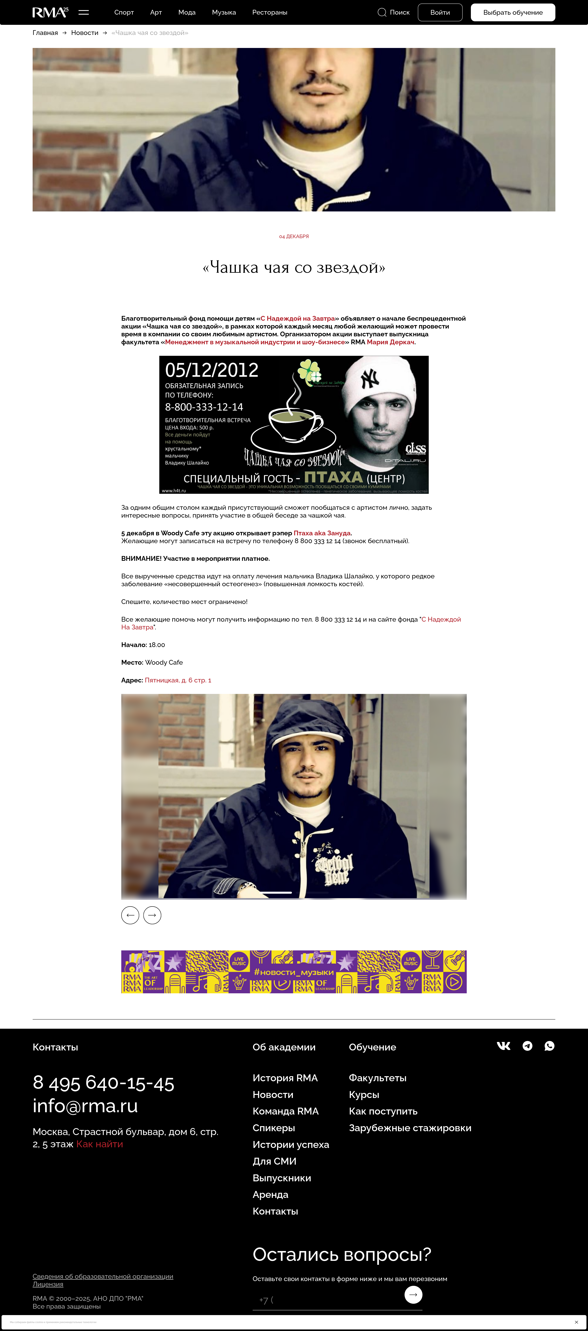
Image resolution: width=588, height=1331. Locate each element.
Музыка (224, 12)
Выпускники (282, 1178)
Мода (187, 12)
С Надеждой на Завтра (298, 318)
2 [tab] (312, 893)
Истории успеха (291, 1144)
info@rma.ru (85, 1106)
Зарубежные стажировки (410, 1128)
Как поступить (383, 1111)
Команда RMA (286, 1111)
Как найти (99, 1144)
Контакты (275, 1211)
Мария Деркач (390, 342)
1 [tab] (275, 893)
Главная (45, 32)
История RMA (285, 1078)
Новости (84, 32)
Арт (156, 12)
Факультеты (378, 1078)
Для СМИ (275, 1161)
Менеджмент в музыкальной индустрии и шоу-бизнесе (255, 342)
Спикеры (274, 1128)
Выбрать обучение (513, 12)
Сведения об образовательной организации (103, 1276)
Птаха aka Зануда (322, 533)
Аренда (270, 1194)
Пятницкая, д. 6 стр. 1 (178, 680)
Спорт (124, 12)
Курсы (364, 1094)
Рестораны (269, 12)
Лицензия (48, 1284)
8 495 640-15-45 (103, 1082)
